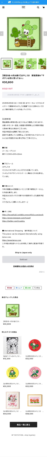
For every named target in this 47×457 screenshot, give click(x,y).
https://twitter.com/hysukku (13, 221)
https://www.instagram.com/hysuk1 (16, 218)
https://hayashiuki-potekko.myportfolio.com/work (22, 215)
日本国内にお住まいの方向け (23, 266)
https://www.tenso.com (11, 240)
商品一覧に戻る (23, 425)
